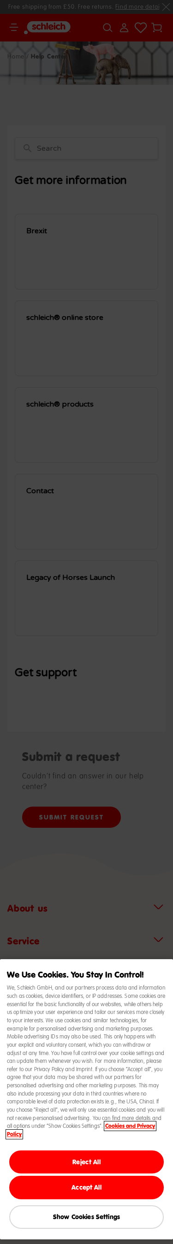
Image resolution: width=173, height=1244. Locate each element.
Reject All (86, 1161)
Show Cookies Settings (86, 1216)
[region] (86, 1099)
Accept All (86, 1187)
